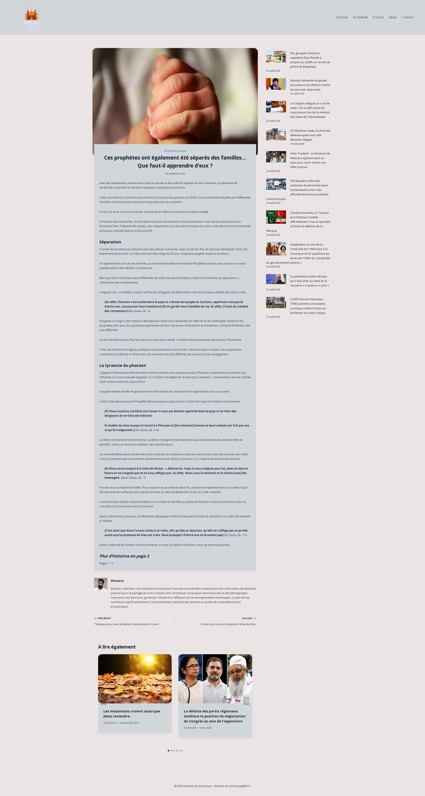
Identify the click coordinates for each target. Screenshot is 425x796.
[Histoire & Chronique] (31, 17)
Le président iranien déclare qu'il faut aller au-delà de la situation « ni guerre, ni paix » (309, 280)
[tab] (168, 750)
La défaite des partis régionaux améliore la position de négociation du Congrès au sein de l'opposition (215, 716)
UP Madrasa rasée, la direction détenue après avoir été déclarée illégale (310, 135)
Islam (393, 17)
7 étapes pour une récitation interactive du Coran (126, 621)
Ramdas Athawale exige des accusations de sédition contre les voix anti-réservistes (310, 84)
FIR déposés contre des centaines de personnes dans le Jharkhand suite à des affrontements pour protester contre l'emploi (297, 190)
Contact (408, 17)
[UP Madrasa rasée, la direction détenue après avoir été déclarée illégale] (276, 134)
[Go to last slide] (104, 701)
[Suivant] (246, 701)
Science (378, 17)
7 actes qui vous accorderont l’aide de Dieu (228, 621)
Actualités (360, 17)
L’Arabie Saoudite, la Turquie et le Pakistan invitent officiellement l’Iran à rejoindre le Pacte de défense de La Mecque (298, 222)
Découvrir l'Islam (175, 151)
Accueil (341, 17)
